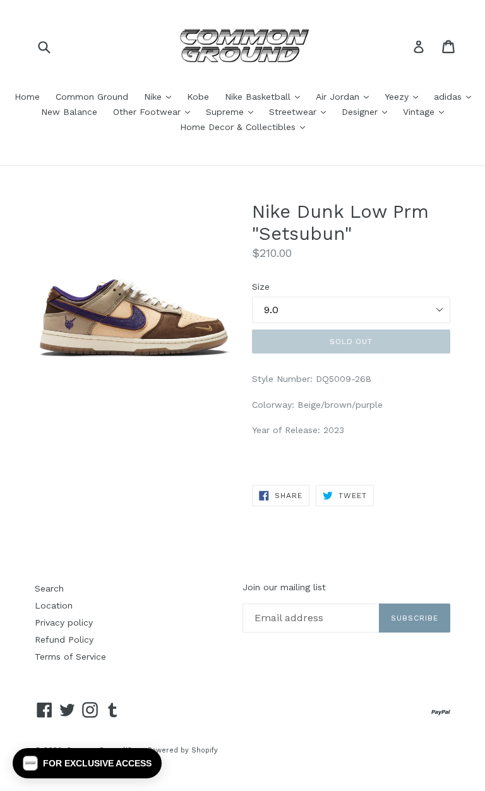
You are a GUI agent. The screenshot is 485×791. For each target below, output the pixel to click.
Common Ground (92, 97)
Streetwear (300, 111)
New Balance (69, 112)
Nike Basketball (265, 96)
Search (49, 588)
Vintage (426, 111)
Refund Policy (64, 639)
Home (27, 97)
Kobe (198, 97)
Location (54, 605)
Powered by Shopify (183, 750)
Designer (367, 111)
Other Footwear (154, 111)
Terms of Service (70, 656)
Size (261, 287)
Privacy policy (64, 622)
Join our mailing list (284, 587)
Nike (160, 96)
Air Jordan (345, 96)
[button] (87, 763)
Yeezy (404, 96)
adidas (455, 96)
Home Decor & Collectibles (245, 126)
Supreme (233, 111)
